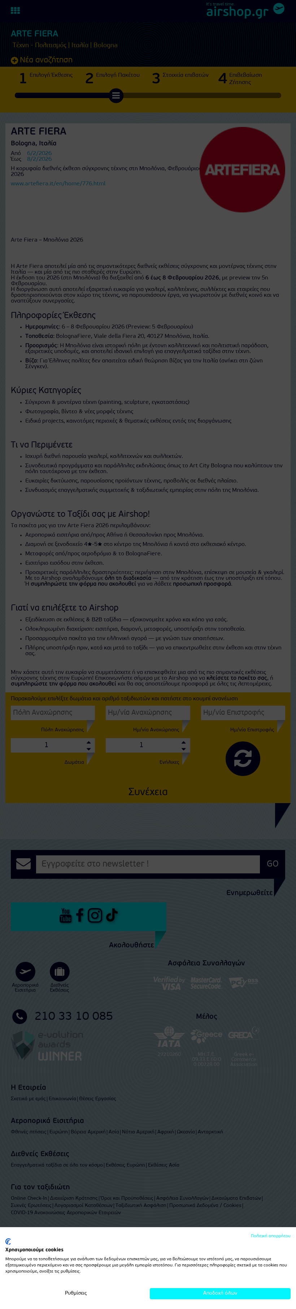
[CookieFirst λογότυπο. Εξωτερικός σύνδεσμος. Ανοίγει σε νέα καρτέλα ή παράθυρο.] (8, 1241)
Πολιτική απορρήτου (271, 1236)
